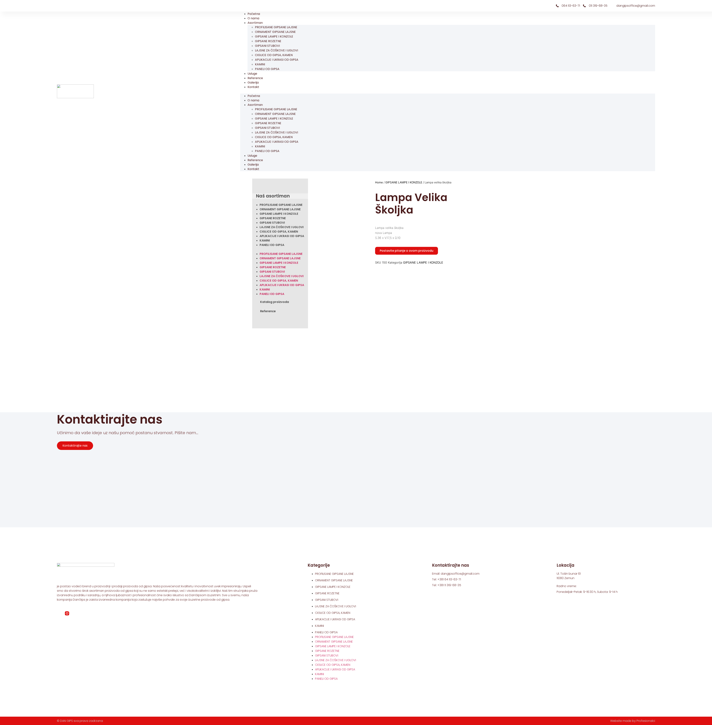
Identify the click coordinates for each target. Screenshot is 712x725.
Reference (255, 78)
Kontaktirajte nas (75, 445)
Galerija (253, 82)
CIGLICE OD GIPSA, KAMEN (274, 55)
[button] (447, 91)
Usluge (252, 73)
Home (379, 182)
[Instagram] (66, 6)
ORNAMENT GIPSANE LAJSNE (275, 32)
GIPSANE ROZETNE (268, 41)
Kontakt (253, 87)
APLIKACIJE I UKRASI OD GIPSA (276, 60)
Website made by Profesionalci (632, 721)
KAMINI (260, 64)
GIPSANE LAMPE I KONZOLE (274, 36)
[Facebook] (60, 6)
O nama (253, 18)
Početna (254, 14)
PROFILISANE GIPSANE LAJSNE (276, 27)
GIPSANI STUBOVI (267, 46)
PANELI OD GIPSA (267, 69)
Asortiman (255, 23)
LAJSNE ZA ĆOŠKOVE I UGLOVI (276, 50)
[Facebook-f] (59, 613)
